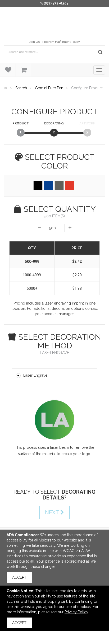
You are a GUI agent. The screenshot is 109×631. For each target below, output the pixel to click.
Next (52, 512)
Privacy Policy (76, 612)
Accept (19, 577)
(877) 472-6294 (56, 3)
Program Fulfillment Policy (61, 42)
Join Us (34, 42)
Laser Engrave (35, 375)
